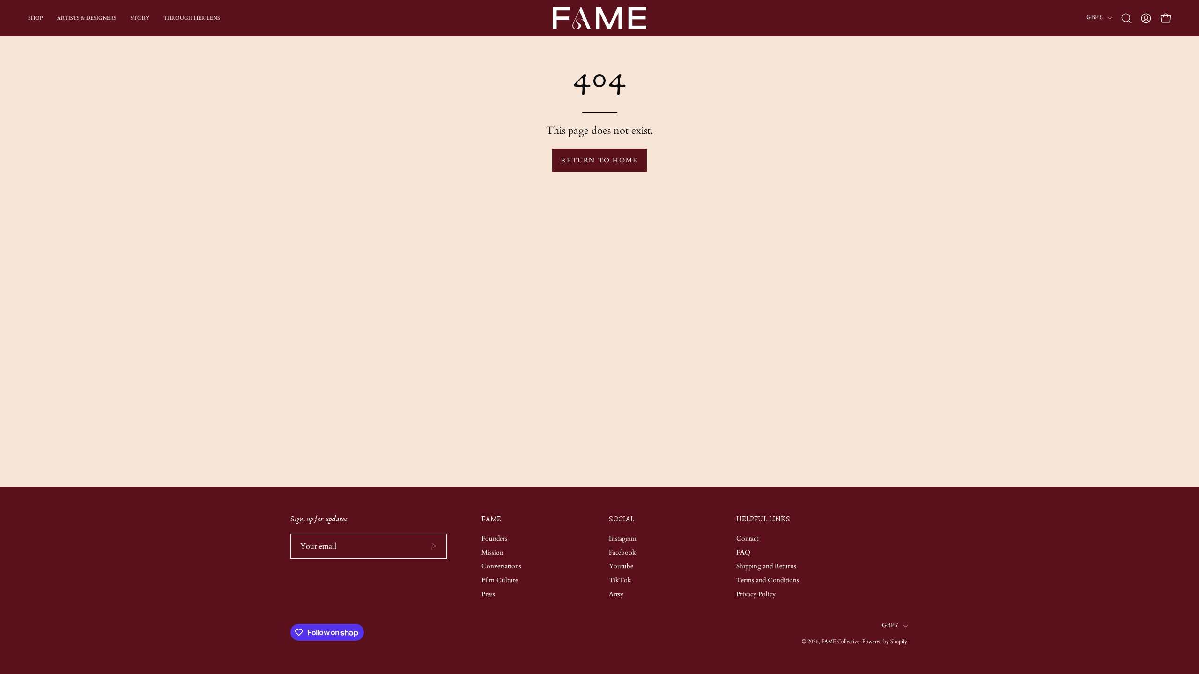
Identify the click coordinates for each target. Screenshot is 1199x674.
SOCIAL (621, 519)
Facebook (622, 552)
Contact (747, 538)
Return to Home (599, 160)
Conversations (501, 566)
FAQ (743, 552)
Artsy (616, 594)
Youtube (621, 566)
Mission (492, 552)
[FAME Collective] (599, 18)
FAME (491, 519)
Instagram (623, 538)
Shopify (898, 641)
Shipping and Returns (766, 566)
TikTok (620, 580)
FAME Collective (840, 641)
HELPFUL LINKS (763, 519)
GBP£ (1094, 18)
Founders (494, 538)
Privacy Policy (756, 594)
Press (488, 594)
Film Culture (499, 580)
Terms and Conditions (767, 580)
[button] (1126, 18)
